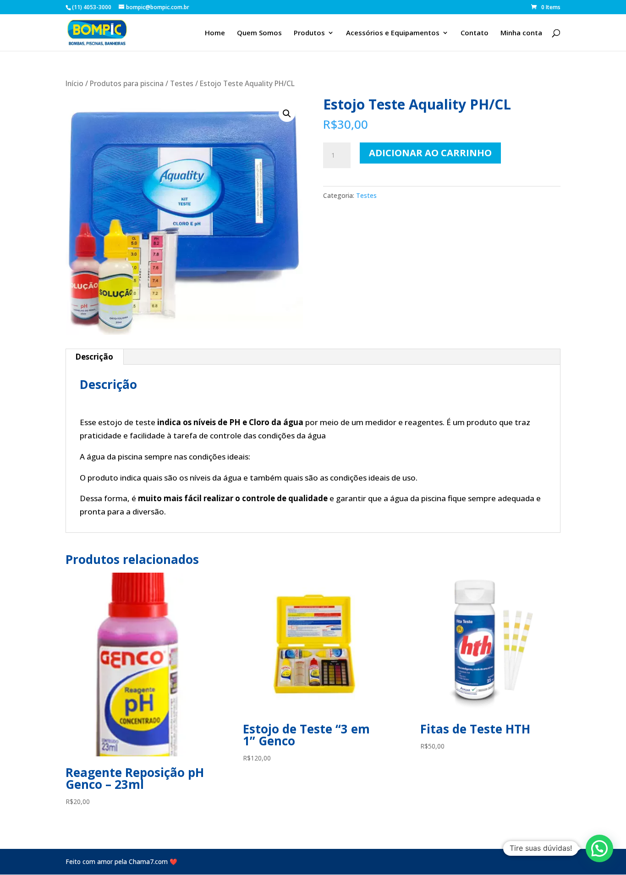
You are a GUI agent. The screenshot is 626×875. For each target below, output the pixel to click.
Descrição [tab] (94, 356)
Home (215, 33)
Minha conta (521, 33)
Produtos (309, 33)
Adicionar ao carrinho (430, 153)
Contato (475, 33)
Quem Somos (259, 33)
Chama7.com (148, 861)
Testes (181, 83)
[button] (287, 113)
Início (74, 83)
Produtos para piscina (127, 83)
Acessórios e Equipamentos (392, 33)
